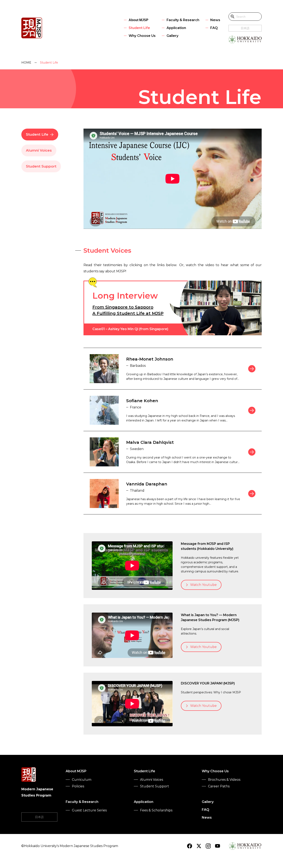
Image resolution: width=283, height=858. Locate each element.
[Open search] (233, 16)
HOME (26, 62)
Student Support (41, 166)
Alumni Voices (39, 150)
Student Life (37, 134)
